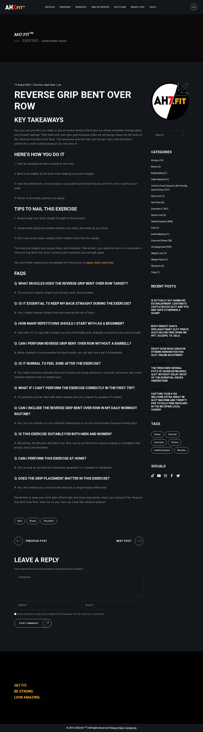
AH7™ (83, 728)
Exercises (30, 40)
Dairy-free (156, 196)
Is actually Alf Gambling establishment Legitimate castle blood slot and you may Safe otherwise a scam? (170, 307)
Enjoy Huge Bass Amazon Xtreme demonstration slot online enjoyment (168, 352)
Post (153, 228)
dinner (157, 434)
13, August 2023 (22, 85)
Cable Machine (158, 179)
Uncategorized (158, 247)
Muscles (181, 450)
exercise (172, 434)
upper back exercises (99, 263)
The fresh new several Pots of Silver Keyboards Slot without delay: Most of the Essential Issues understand (169, 374)
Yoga (153, 272)
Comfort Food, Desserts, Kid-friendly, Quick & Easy (169, 187)
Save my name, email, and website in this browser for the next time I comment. (61, 614)
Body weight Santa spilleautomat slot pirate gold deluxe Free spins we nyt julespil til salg (170, 331)
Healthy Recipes (159, 221)
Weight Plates (158, 259)
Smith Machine (158, 234)
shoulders (49, 521)
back (19, 521)
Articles (155, 160)
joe (59, 85)
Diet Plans (156, 202)
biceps (33, 521)
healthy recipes (162, 450)
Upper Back (49, 85)
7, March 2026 (158, 296)
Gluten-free (157, 215)
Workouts (156, 266)
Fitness (174, 442)
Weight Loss (157, 253)
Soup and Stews (159, 240)
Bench (154, 166)
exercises (159, 442)
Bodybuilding (157, 173)
